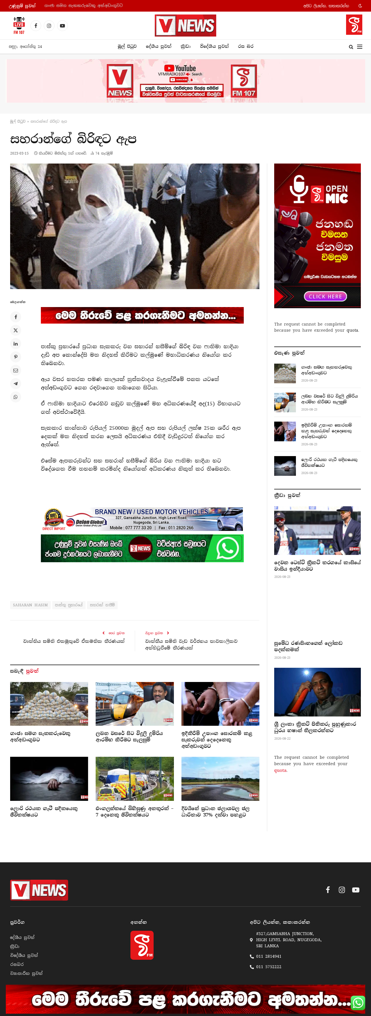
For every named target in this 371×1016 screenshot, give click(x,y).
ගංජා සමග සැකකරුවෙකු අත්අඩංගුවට (40, 736)
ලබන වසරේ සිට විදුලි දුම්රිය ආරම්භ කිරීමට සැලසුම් (98, 5)
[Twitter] (15, 330)
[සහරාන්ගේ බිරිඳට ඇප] (134, 226)
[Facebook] (15, 316)
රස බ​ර (246, 46)
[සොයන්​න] (351, 46)
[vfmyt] (185, 81)
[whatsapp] (142, 548)
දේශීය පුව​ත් (158, 46)
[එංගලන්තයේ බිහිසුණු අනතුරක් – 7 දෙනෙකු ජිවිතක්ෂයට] (135, 779)
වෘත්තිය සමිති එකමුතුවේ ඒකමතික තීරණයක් (74, 641)
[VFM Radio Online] (17, 25)
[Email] (15, 370)
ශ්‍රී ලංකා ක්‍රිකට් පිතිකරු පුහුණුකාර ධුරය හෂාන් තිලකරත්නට (315, 727)
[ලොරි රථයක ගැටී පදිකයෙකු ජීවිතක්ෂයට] (49, 779)
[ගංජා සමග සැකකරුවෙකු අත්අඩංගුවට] (49, 704)
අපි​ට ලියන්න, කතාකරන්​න (326, 5)
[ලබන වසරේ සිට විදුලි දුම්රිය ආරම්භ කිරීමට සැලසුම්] (135, 704)
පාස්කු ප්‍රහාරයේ (69, 605)
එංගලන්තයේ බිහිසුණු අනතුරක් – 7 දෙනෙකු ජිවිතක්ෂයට (134, 811)
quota (352, 330)
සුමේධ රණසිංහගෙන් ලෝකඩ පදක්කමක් (308, 646)
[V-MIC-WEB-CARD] (317, 236)
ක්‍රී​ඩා (186, 46)
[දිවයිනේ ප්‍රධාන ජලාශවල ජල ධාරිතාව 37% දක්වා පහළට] (220, 779)
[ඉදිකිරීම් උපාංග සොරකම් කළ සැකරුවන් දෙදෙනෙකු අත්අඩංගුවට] (220, 704)
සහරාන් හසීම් (102, 605)
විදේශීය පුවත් (214, 46)
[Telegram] (15, 383)
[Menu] (359, 46)
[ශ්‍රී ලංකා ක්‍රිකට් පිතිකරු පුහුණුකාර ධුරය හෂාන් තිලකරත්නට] (317, 692)
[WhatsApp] (15, 396)
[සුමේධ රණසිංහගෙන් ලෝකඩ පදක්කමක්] (317, 611)
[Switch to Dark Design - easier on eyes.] (359, 6)
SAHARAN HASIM (30, 605)
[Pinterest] (15, 356)
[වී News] (185, 25)
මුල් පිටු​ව (18, 121)
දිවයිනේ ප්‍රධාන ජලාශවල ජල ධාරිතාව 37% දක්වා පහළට (215, 811)
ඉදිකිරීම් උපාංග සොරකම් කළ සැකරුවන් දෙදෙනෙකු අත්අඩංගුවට (216, 739)
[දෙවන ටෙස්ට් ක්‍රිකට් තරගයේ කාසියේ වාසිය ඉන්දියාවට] (317, 530)
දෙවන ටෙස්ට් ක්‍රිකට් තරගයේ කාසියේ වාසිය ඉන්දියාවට (317, 566)
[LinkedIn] (15, 343)
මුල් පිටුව (127, 46)
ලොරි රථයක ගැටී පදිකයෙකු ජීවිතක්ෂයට (44, 811)
